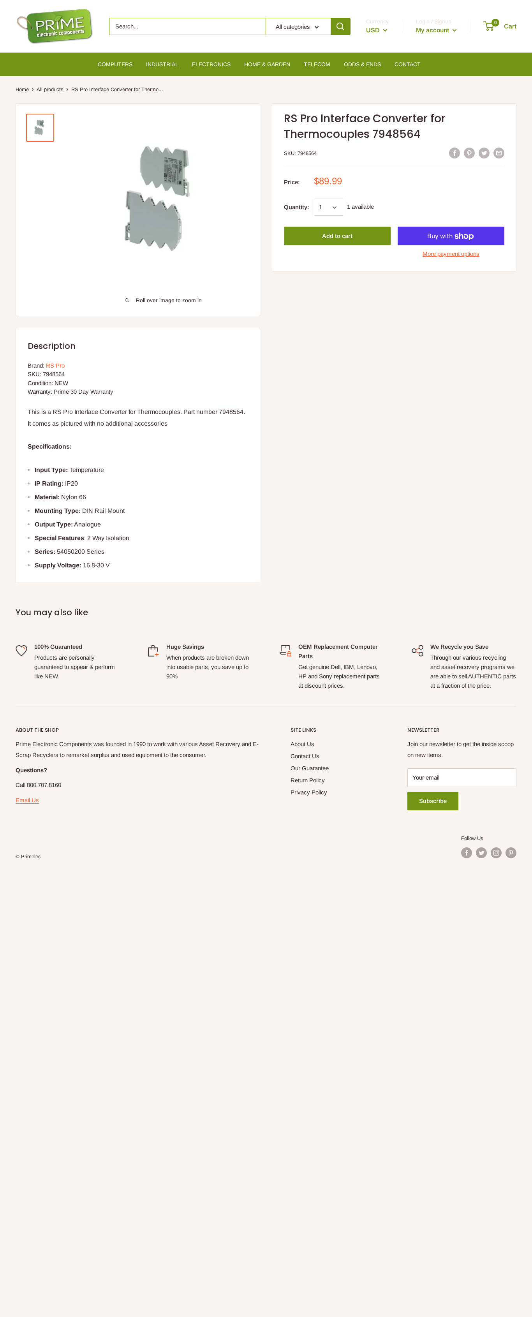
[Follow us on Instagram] (496, 852)
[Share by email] (498, 152)
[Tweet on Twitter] (484, 152)
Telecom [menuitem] (317, 64)
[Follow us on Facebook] (466, 852)
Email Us (27, 800)
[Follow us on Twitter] (481, 852)
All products (50, 89)
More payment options (451, 254)
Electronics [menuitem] (211, 64)
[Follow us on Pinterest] (511, 852)
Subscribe (433, 801)
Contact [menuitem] (408, 64)
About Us (302, 744)
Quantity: (296, 207)
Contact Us (305, 756)
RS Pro (55, 365)
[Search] (340, 26)
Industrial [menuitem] (162, 64)
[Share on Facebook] (454, 152)
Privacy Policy (309, 792)
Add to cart (337, 236)
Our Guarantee (310, 768)
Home (22, 89)
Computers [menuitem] (115, 64)
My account (433, 30)
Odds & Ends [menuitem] (362, 64)
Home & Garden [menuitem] (267, 64)
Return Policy (308, 780)
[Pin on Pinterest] (469, 152)
